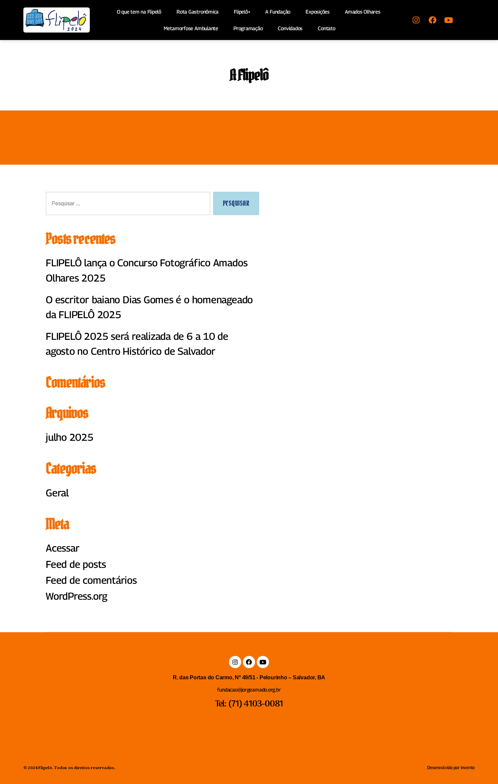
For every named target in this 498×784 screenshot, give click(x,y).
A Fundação (277, 11)
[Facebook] (432, 20)
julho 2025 (70, 437)
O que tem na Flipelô (139, 11)
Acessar (62, 548)
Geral (57, 493)
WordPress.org (76, 596)
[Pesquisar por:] (126, 205)
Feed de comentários (91, 580)
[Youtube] (448, 20)
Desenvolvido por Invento (451, 767)
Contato (326, 28)
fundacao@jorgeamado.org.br (249, 689)
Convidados (290, 28)
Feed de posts (76, 564)
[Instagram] (416, 20)
